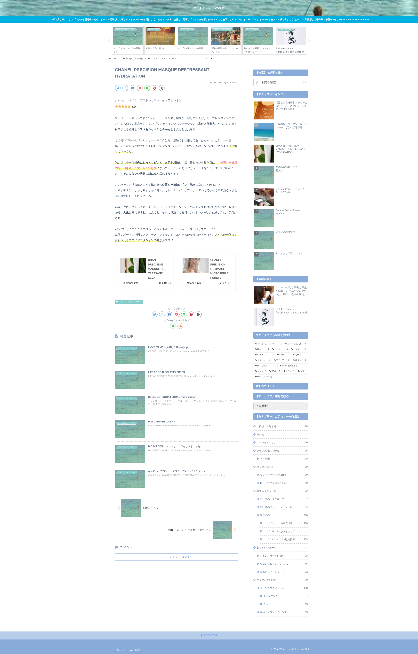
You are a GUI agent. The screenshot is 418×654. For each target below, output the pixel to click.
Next (309, 41)
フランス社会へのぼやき (284, 555)
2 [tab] (211, 58)
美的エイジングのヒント (284, 612)
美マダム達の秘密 (282, 579)
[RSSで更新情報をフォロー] (180, 326)
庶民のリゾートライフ (284, 571)
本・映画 (284, 458)
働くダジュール (282, 466)
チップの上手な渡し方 (284, 499)
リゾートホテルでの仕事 (284, 474)
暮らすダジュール (282, 547)
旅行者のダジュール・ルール (284, 507)
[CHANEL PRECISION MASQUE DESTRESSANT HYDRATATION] (132, 88)
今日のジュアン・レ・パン (284, 563)
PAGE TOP (210, 635)
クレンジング (285, 596)
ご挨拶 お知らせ (282, 426)
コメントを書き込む (177, 557)
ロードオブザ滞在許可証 (284, 483)
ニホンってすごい (282, 442)
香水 (285, 604)
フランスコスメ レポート (130, 302)
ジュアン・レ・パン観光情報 (285, 539)
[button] (305, 82)
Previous (109, 41)
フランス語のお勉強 (282, 450)
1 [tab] (206, 58)
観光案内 (284, 515)
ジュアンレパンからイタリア (285, 531)
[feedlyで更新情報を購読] (173, 326)
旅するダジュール (282, 491)
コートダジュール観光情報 (285, 523)
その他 (282, 434)
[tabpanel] (128, 40)
